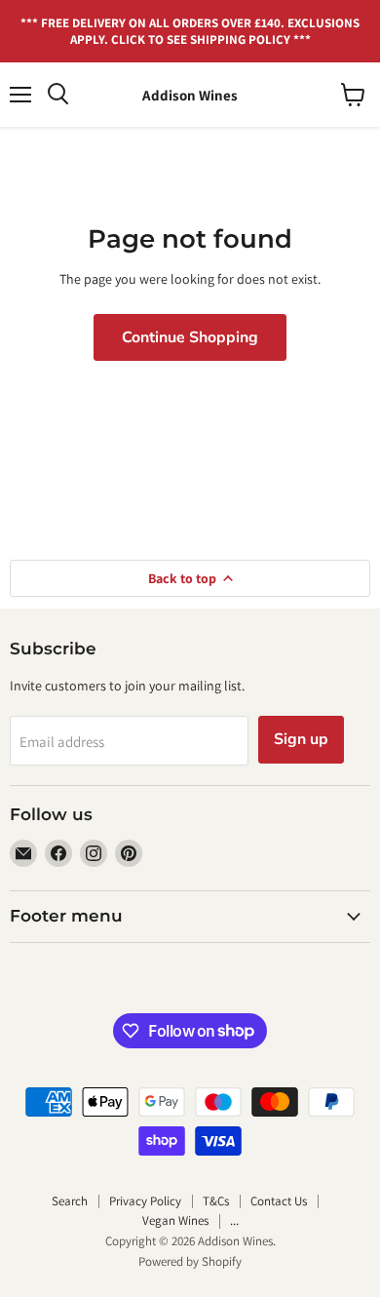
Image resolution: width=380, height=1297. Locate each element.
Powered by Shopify (190, 1261)
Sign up (301, 739)
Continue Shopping (190, 337)
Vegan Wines (175, 1220)
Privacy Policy (145, 1201)
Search (70, 1201)
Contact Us (278, 1201)
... (234, 1220)
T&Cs (216, 1201)
